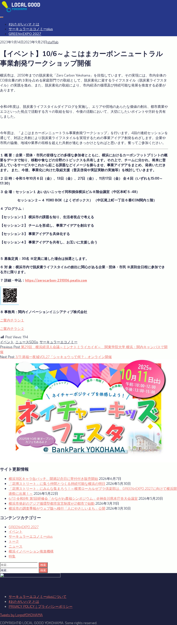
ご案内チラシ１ (12, 320)
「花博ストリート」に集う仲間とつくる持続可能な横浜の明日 (57, 483)
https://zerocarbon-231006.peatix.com (56, 280)
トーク (14, 541)
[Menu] (1, 17)
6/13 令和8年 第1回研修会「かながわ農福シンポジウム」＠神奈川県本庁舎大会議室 (73, 498)
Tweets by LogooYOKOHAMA (21, 614)
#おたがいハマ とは (24, 24)
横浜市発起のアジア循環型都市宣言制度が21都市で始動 (52, 503)
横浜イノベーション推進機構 (31, 551)
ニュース (22, 342)
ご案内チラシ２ (12, 328)
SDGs (33, 342)
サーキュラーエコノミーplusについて (37, 596)
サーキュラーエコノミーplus (31, 29)
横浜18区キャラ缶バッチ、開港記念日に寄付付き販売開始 (53, 478)
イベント (7, 342)
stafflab (52, 42)
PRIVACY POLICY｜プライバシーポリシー (41, 606)
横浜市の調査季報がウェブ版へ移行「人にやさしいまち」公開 (57, 508)
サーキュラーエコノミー (58, 342)
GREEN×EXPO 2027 (25, 33)
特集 (12, 556)
